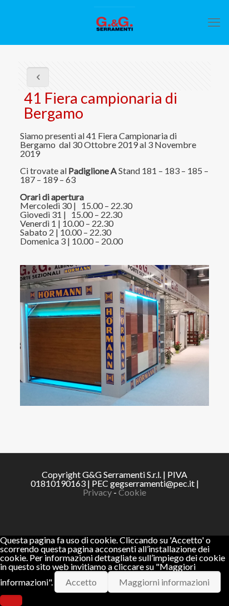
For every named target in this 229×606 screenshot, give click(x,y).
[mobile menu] (214, 22)
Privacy (97, 492)
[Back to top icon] (206, 583)
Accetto (81, 582)
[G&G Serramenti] (114, 22)
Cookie (132, 492)
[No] (11, 600)
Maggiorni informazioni (164, 582)
